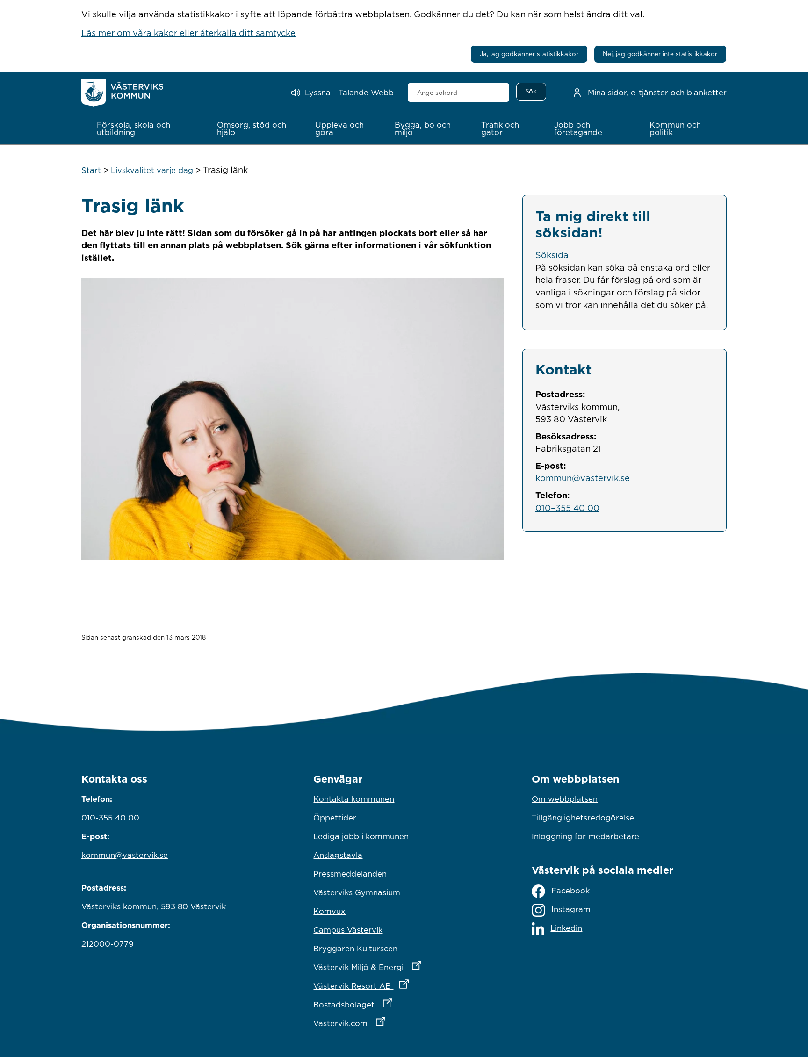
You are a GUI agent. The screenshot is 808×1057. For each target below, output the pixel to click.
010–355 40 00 (567, 508)
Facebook (570, 890)
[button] (147, 128)
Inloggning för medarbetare (585, 836)
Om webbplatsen (565, 799)
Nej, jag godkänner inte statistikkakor (660, 54)
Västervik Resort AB (402, 986)
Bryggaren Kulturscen (355, 948)
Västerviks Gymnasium (356, 892)
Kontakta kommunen (353, 799)
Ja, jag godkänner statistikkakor (529, 54)
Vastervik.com (390, 1023)
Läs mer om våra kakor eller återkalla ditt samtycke (188, 33)
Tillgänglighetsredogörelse (583, 817)
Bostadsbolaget (393, 1004)
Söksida (552, 255)
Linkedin (566, 928)
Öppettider (334, 817)
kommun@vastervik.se (582, 478)
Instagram (571, 909)
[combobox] (458, 92)
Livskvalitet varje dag (152, 170)
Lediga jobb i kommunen (361, 836)
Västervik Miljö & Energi (403, 967)
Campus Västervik (347, 930)
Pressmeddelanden (350, 873)
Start (91, 170)
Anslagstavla (337, 855)
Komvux (329, 911)
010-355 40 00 (110, 817)
